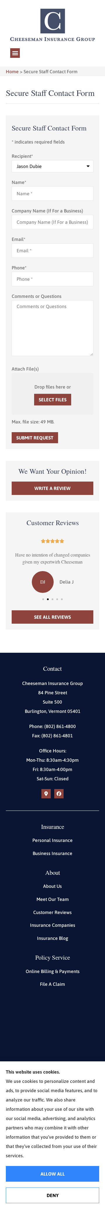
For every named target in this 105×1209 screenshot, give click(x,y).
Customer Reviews (52, 912)
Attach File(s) (25, 368)
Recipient (22, 156)
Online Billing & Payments (53, 971)
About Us (52, 886)
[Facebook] (59, 793)
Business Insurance (52, 853)
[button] (15, 53)
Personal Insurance (52, 840)
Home (12, 71)
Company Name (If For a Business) (47, 210)
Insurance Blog (52, 938)
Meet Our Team (52, 899)
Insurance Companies (52, 925)
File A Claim (52, 984)
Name (19, 182)
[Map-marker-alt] (46, 793)
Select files (52, 399)
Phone (19, 267)
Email (18, 239)
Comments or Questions (37, 296)
